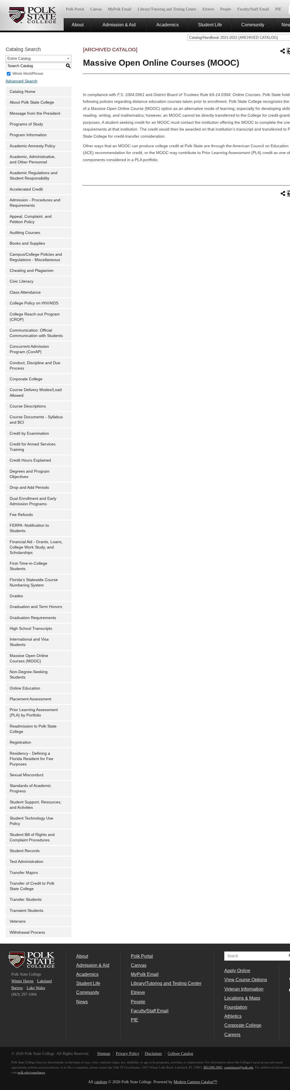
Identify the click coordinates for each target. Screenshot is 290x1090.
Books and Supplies (27, 243)
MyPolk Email (119, 9)
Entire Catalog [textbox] (19, 58)
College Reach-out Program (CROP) (35, 317)
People (225, 9)
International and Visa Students (29, 642)
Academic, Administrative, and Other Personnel (33, 159)
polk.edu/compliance (31, 1072)
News (82, 1001)
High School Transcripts (31, 628)
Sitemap (103, 1053)
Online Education (25, 688)
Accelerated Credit (26, 189)
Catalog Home (22, 91)
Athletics (233, 1016)
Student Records (25, 851)
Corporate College (26, 379)
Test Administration (26, 861)
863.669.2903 (213, 1067)
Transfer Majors (24, 873)
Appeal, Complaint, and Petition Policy (31, 219)
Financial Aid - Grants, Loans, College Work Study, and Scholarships (36, 547)
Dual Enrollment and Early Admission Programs (33, 501)
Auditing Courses (25, 233)
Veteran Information (243, 988)
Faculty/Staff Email (253, 9)
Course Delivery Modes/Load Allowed (36, 392)
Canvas (96, 9)
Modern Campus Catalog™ (195, 1082)
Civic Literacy (21, 281)
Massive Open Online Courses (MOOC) (29, 658)
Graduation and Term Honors (36, 607)
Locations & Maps (242, 998)
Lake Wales (36, 988)
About (78, 24)
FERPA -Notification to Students (29, 528)
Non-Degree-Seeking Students (29, 674)
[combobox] (38, 58)
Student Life (210, 24)
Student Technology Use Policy (31, 821)
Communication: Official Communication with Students (36, 333)
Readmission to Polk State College (33, 729)
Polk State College (32, 15)
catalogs (100, 1082)
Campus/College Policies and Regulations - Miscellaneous (36, 257)
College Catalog (180, 1053)
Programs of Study (26, 124)
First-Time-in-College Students (28, 566)
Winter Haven (22, 981)
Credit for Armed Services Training (33, 447)
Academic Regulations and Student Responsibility (33, 175)
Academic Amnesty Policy (32, 146)
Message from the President (35, 113)
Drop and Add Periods (29, 487)
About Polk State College (32, 102)
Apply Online (237, 970)
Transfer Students (26, 899)
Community (252, 24)
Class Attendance (25, 292)
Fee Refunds (21, 515)
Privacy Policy (127, 1053)
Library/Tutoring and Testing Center (167, 9)
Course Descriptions (28, 406)
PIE (278, 9)
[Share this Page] (283, 51)
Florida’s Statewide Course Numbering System (34, 582)
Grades (16, 596)
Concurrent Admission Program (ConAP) (29, 349)
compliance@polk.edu (238, 1067)
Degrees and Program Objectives (30, 474)
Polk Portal (75, 9)
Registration (20, 742)
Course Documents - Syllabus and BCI (36, 420)
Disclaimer (153, 1053)
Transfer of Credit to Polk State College (32, 886)
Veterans (17, 921)
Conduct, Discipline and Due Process (35, 365)
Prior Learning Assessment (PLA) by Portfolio (34, 712)
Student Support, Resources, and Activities (35, 805)
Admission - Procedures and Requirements (35, 203)
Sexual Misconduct (26, 775)
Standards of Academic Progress (30, 788)
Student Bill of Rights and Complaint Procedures (32, 837)
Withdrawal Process (27, 932)
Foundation (235, 1007)
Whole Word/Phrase (27, 73)
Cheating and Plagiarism (32, 270)
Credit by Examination (29, 433)
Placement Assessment (30, 699)
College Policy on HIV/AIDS (34, 303)
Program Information (28, 135)
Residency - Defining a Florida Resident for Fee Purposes (31, 758)
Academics (167, 24)
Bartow (17, 988)
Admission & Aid (119, 24)
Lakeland (44, 981)
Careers (232, 1034)
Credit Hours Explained (30, 460)
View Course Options (245, 979)
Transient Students (26, 910)
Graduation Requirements (33, 618)
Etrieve (208, 9)
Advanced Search (21, 81)
